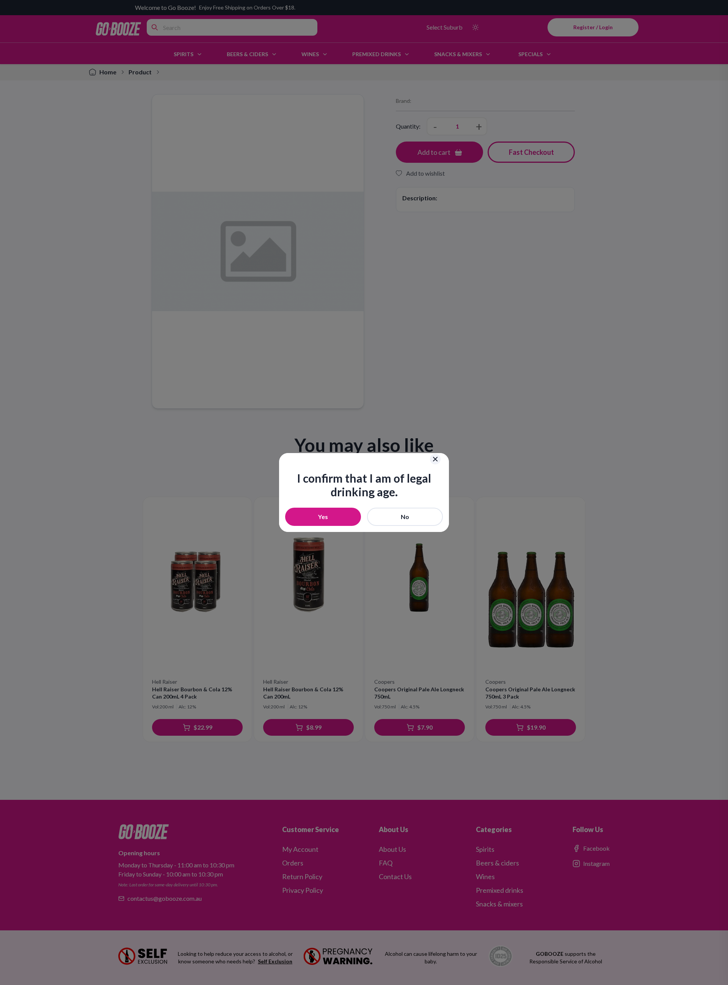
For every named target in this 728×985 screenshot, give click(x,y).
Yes (323, 516)
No (405, 516)
